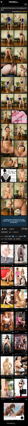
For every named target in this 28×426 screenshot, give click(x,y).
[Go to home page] (16, 2)
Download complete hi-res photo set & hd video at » (14, 221)
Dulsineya (21, 236)
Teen (6, 238)
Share (10, 232)
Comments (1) (15, 232)
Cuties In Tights (8, 236)
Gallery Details (4, 232)
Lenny (24, 229)
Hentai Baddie (20, 11)
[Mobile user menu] (1, 1)
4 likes (5, 229)
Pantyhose (10, 238)
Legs (14, 238)
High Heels (18, 238)
